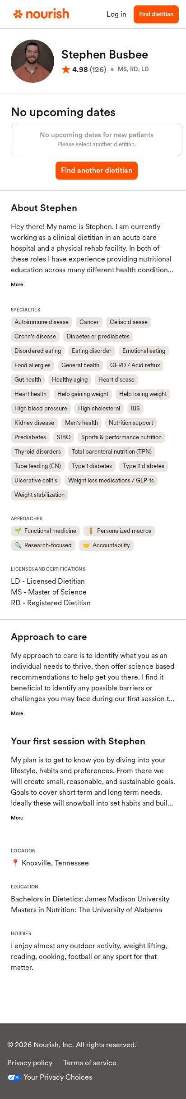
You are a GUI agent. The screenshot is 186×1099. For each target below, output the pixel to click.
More (17, 284)
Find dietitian (156, 14)
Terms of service (89, 1062)
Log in (116, 14)
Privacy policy (29, 1062)
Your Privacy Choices (57, 1077)
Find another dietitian (96, 170)
